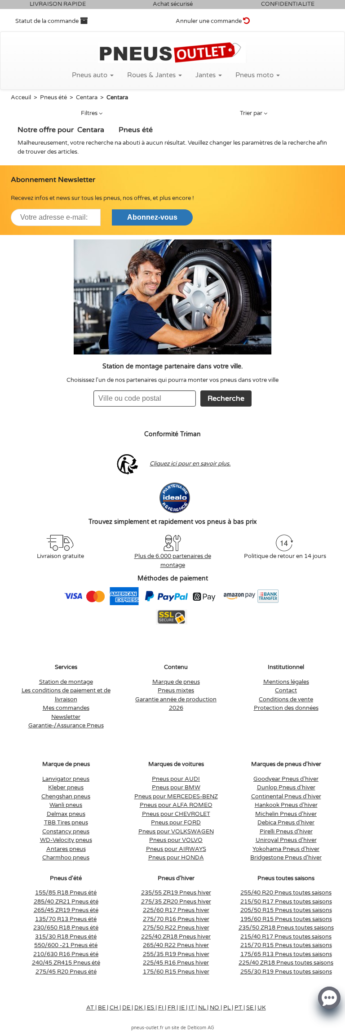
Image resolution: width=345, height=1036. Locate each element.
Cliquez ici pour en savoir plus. (190, 463)
